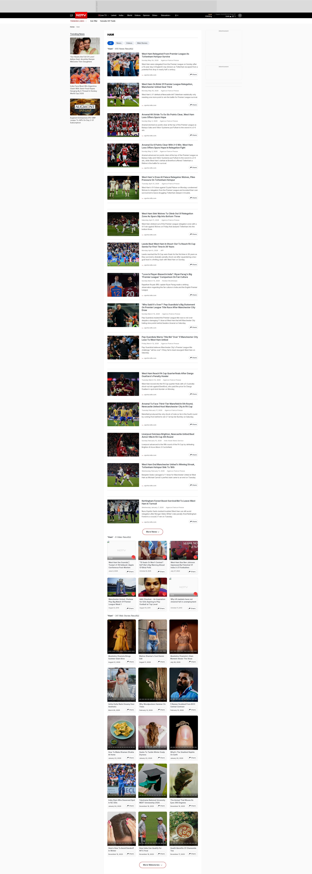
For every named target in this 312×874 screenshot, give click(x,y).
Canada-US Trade (107, 21)
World (129, 15)
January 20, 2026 (176, 758)
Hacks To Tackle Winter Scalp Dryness (152, 753)
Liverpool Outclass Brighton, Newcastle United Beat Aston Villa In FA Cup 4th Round (168, 435)
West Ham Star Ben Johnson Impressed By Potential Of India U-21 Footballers (183, 565)
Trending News (77, 34)
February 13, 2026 (146, 710)
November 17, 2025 (177, 854)
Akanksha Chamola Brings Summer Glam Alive (119, 657)
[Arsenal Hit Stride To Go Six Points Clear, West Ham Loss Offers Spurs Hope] (123, 125)
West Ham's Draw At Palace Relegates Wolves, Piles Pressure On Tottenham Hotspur (168, 178)
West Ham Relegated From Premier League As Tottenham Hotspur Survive (165, 55)
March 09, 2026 (114, 710)
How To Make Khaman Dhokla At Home (121, 753)
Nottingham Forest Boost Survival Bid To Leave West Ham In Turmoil (168, 502)
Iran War (93, 21)
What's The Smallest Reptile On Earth (182, 753)
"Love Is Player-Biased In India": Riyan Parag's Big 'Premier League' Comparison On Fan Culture (167, 275)
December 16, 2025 (177, 806)
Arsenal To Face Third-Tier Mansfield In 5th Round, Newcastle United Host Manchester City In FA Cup (167, 405)
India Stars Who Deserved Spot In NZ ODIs (121, 801)
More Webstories (151, 865)
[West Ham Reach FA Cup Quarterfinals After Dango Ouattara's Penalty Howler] (123, 384)
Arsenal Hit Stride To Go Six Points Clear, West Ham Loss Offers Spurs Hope (168, 116)
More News (151, 532)
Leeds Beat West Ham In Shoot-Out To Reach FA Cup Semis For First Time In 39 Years (168, 245)
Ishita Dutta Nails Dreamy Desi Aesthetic (121, 705)
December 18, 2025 (146, 806)
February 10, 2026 (177, 710)
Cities (154, 15)
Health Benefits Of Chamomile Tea (183, 849)
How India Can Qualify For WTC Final (150, 849)
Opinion (146, 15)
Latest (113, 15)
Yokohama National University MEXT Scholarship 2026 (152, 801)
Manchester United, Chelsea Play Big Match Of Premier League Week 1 (121, 601)
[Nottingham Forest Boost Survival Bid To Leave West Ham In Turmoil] (123, 511)
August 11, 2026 (145, 662)
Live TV (103, 15)
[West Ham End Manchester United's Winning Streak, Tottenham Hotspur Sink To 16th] (123, 475)
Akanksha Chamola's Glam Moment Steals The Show (181, 657)
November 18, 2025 (146, 854)
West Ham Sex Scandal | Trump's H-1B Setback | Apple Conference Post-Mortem (121, 565)
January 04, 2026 (114, 806)
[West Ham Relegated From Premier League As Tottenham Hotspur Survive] (123, 64)
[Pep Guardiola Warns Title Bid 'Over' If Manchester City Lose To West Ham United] (123, 347)
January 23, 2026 (114, 758)
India (121, 15)
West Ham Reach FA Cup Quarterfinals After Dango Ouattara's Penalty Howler (168, 374)
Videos (138, 15)
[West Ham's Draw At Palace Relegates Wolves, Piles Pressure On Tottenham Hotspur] (123, 188)
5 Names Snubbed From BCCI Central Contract (182, 705)
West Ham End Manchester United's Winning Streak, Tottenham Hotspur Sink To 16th (168, 465)
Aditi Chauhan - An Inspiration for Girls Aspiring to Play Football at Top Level (152, 601)
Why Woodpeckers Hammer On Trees (152, 705)
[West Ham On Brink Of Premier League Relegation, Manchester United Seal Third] (123, 95)
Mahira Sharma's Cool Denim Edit (151, 657)
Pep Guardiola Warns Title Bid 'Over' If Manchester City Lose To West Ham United (170, 338)
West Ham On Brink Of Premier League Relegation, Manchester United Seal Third (167, 85)
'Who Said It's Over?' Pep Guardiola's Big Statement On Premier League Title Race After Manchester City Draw (168, 307)
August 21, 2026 (114, 662)
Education (165, 15)
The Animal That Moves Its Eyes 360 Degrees (181, 801)
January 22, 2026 (145, 758)
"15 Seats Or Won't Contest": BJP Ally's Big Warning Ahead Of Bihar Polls (152, 565)
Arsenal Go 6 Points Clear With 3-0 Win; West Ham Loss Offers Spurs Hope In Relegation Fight (167, 146)
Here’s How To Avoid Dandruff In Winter (121, 849)
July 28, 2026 (175, 662)
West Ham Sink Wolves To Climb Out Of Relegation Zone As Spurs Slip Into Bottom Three (167, 215)
